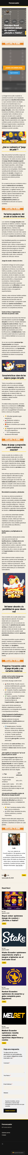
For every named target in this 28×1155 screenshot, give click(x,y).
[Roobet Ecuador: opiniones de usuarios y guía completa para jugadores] (14, 976)
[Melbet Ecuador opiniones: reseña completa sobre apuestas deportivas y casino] (14, 1015)
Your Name (7, 1075)
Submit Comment (10, 1110)
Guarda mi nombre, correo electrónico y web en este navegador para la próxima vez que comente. (14, 1103)
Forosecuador (14, 3)
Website (6, 1093)
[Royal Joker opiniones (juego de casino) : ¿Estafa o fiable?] (14, 901)
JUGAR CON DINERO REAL (14, 68)
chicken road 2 (18, 161)
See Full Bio (19, 865)
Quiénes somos (6, 1132)
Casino (23, 875)
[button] (3, 3)
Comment (7, 1063)
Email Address (8, 1084)
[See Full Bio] (23, 865)
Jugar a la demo (14, 72)
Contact (4, 1135)
